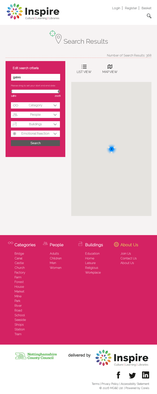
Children (56, 258)
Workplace (93, 272)
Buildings (35, 124)
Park (17, 301)
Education (92, 253)
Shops (19, 324)
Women (55, 268)
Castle (19, 263)
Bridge (19, 253)
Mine (18, 296)
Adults (54, 253)
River (18, 305)
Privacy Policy (110, 383)
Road (18, 310)
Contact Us (128, 258)
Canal (18, 258)
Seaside (20, 320)
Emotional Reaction (35, 133)
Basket (146, 8)
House (19, 287)
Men (53, 263)
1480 (13, 95)
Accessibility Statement (135, 383)
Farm (18, 277)
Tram (18, 334)
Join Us (125, 253)
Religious (91, 268)
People (35, 114)
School (20, 315)
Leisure (90, 263)
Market (19, 291)
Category (35, 105)
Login (116, 8)
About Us (127, 263)
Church (20, 268)
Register (131, 8)
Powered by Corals (137, 388)
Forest (19, 282)
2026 (58, 95)
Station (20, 329)
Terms (95, 383)
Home (89, 258)
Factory (20, 272)
